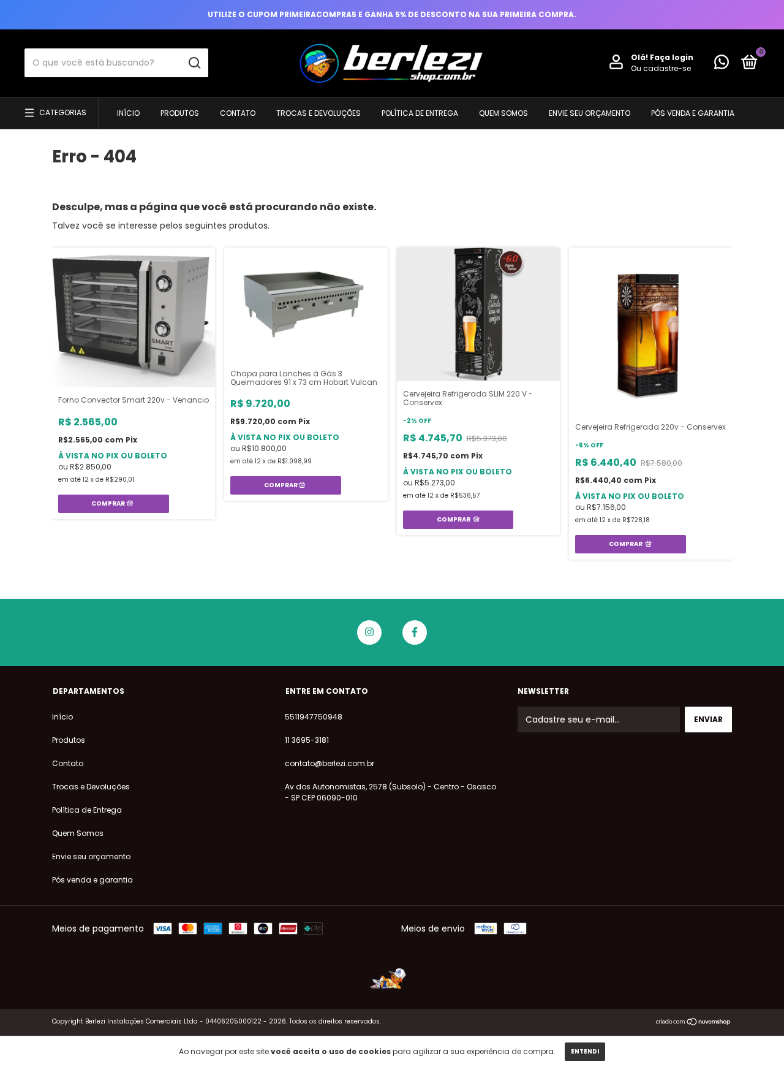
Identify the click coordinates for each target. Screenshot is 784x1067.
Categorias (62, 112)
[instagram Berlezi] (369, 632)
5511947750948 (313, 717)
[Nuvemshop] (693, 1023)
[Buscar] (194, 63)
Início (128, 113)
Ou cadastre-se (661, 68)
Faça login (671, 57)
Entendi (585, 1051)
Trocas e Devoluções (318, 113)
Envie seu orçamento (589, 113)
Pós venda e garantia (692, 113)
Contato (237, 113)
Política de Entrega (420, 113)
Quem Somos (503, 113)
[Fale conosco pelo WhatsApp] (721, 64)
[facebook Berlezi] (414, 632)
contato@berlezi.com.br (329, 763)
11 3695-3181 (307, 740)
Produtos (179, 113)
